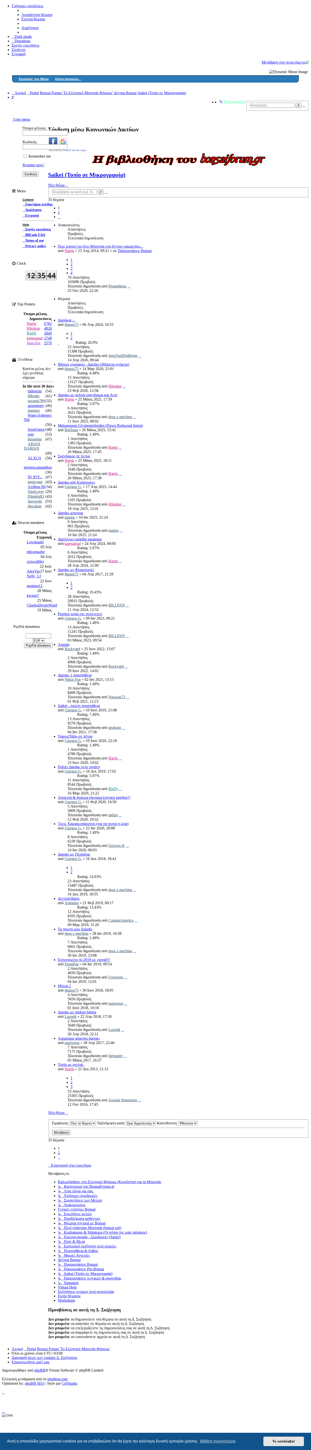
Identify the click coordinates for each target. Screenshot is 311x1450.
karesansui (73, 543)
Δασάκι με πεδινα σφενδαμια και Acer (87, 395)
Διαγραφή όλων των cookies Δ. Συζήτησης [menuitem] (44, 1358)
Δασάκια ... (66, 320)
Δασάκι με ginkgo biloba (77, 1012)
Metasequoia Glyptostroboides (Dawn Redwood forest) (100, 425)
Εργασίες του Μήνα (34, 79)
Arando (63, 644)
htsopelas (35, 439)
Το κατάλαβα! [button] (283, 1441)
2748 (48, 338)
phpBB (39, 1370)
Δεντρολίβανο (68, 898)
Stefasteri (115, 1056)
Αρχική (17, 1349)
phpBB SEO (34, 1383)
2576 (48, 343)
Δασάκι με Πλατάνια (74, 854)
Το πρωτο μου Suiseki (75, 929)
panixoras (115, 1003)
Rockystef (72, 649)
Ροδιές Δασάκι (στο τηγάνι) (79, 767)
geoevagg (35, 482)
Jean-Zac (34, 343)
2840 (48, 333)
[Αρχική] (307, 62)
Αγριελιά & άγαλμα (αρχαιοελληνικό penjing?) (94, 797)
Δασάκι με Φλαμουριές (76, 570)
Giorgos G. (73, 487)
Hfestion (114, 386)
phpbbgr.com (57, 1379)
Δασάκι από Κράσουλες (76, 482)
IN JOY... (35, 477)
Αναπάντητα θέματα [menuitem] (36, 15)
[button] (59, 217)
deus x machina (120, 417)
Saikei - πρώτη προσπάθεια (79, 706)
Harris (69, 251)
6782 (48, 323)
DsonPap (72, 964)
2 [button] (59, 212)
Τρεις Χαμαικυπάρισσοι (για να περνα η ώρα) (93, 824)
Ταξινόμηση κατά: (111, 1123)
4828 (48, 328)
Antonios (72, 903)
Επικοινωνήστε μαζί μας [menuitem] (31, 1362)
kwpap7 (33, 595)
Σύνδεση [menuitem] (18, 50)
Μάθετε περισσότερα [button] (217, 1441)
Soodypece (36, 429)
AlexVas (33, 571)
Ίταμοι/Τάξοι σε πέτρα (75, 736)
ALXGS (34, 458)
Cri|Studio (69, 1383)
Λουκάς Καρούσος (122, 1100)
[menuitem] (21, 41)
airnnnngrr (36, 406)
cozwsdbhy (35, 561)
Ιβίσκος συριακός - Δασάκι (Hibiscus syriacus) (93, 364)
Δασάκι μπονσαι (70, 513)
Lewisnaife (35, 542)
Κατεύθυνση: (167, 1123)
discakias (35, 506)
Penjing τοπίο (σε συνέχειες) (80, 614)
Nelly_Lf (34, 576)
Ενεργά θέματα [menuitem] (33, 19)
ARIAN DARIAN (32, 446)
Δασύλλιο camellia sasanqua (80, 539)
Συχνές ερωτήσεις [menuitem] (25, 45)
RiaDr (113, 789)
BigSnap (71, 430)
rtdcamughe (36, 552)
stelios (113, 815)
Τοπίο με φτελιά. (71, 1064)
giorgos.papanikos (38, 467)
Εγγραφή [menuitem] (19, 54)
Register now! (33, 165)
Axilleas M (36, 487)
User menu (21, 119)
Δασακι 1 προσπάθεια (75, 675)
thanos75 (71, 324)
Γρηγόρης (115, 977)
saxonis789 (36, 401)
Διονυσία (35, 501)
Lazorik (71, 1016)
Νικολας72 (116, 697)
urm (31, 434)
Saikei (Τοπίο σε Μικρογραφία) (86, 175)
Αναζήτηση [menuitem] (30, 28)
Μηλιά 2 (64, 986)
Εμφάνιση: (60, 1123)
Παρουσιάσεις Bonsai (135, 251)
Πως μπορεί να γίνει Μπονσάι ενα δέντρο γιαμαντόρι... (100, 246)
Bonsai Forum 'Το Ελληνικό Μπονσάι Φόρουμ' (73, 1349)
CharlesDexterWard (42, 605)
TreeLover (36, 491)
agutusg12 (35, 586)
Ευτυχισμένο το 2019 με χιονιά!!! (84, 960)
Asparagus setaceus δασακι (79, 1038)
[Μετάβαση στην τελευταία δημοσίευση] (128, 286)
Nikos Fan (73, 679)
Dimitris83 (36, 496)
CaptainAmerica (120, 920)
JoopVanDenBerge (123, 356)
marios (70, 517)
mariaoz (34, 410)
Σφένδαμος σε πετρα (74, 456)
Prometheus (117, 286)
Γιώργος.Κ (116, 845)
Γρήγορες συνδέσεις (27, 6)
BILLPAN (116, 605)
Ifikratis (33, 396)
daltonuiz (35, 391)
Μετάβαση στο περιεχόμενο (283, 62)
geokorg (114, 727)
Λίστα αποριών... (68, 79)
